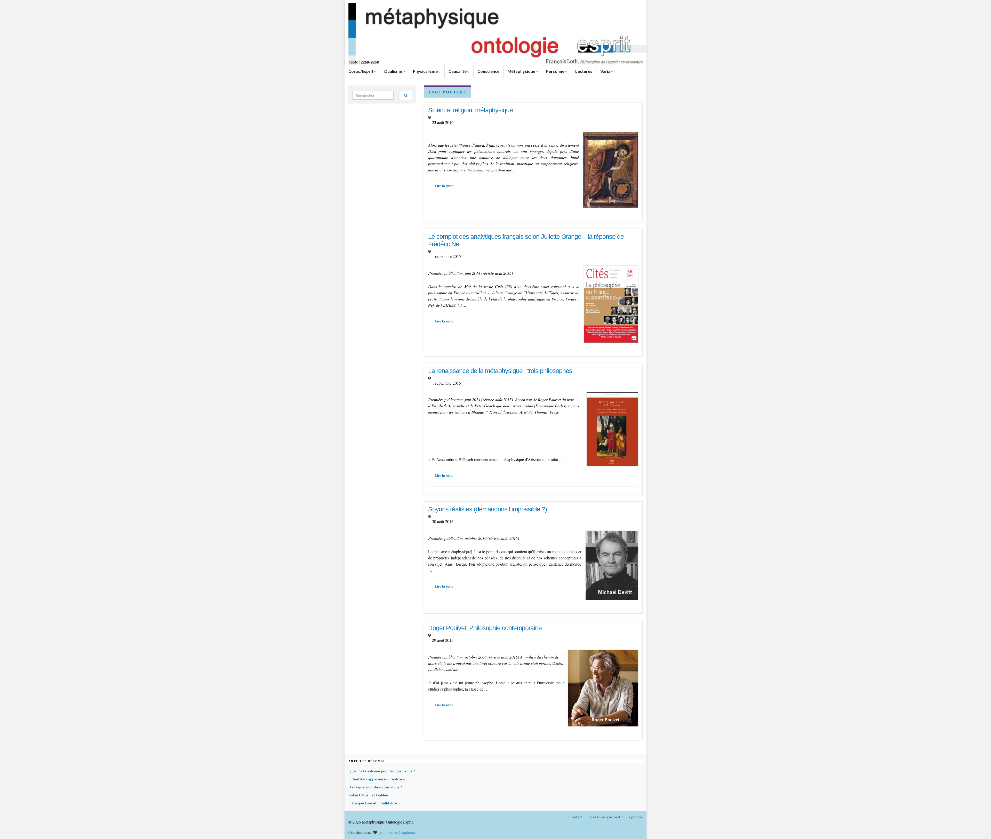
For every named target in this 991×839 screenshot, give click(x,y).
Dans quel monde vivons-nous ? (375, 787)
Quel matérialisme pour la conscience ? (381, 771)
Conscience (488, 71)
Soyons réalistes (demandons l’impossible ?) (487, 509)
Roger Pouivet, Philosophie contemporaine (485, 627)
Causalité (458, 71)
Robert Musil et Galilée (368, 795)
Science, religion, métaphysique (470, 110)
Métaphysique (521, 71)
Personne (555, 71)
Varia (605, 71)
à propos (636, 817)
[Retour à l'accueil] (495, 32)
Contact (576, 817)
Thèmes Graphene (400, 832)
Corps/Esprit (361, 71)
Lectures (583, 71)
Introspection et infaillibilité (372, 803)
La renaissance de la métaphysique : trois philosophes (500, 370)
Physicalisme (425, 71)
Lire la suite (444, 185)
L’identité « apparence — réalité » (376, 779)
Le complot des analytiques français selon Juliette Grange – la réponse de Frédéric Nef (526, 240)
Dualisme (393, 71)
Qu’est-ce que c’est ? (606, 817)
